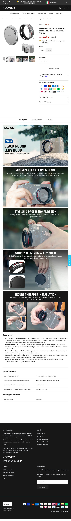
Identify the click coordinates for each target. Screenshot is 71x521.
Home (4, 19)
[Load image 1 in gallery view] (19, 37)
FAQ (4, 478)
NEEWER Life (42, 13)
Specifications (37, 120)
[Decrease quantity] (40, 61)
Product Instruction (9, 475)
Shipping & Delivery (43, 439)
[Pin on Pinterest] (48, 24)
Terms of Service (55, 511)
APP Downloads (7, 470)
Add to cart (54, 69)
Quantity (42, 58)
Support (58, 13)
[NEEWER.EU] (9, 8)
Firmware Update (8, 473)
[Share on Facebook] (46, 24)
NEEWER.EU (9, 508)
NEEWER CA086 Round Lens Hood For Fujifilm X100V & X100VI (35, 19)
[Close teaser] (66, 266)
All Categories (14, 13)
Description (23, 120)
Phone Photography (28, 13)
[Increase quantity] (47, 61)
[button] (69, 260)
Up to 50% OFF (32, 2)
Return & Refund (42, 442)
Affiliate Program (42, 445)
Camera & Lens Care (12, 19)
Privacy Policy (64, 511)
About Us (40, 436)
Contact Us (41, 434)
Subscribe (42, 487)
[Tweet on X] (44, 24)
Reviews (49, 120)
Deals (51, 13)
